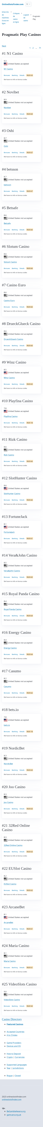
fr (27, 4)
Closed (18, 1075)
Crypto (10, 1057)
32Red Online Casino (13, 845)
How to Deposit (14, 1053)
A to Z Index (12, 1035)
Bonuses (7, 75)
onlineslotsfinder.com (11, 1099)
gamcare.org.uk (14, 1114)
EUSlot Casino (10, 884)
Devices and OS (14, 1046)
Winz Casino (9, 377)
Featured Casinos (15, 1024)
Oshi (6, 146)
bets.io (7, 725)
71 (40, 48)
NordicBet (8, 763)
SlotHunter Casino (12, 493)
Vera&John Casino (12, 571)
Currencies (20, 1057)
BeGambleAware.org (16, 1111)
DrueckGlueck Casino (13, 339)
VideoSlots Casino (12, 999)
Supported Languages (17, 1064)
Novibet (7, 107)
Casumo (7, 686)
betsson (7, 185)
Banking (15, 75)
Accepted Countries (15, 1031)
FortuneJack (9, 532)
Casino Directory (12, 1019)
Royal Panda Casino (13, 609)
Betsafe (7, 223)
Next (4, 46)
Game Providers (14, 1042)
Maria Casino (10, 961)
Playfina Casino (11, 416)
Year (9, 1068)
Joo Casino (8, 802)
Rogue (10, 1075)
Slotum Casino (10, 262)
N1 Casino (8, 69)
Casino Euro (9, 300)
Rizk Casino (9, 455)
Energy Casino (10, 648)
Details (22, 75)
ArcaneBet (8, 922)
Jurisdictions (18, 1068)
